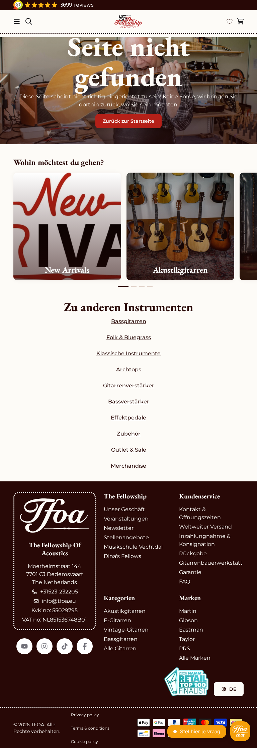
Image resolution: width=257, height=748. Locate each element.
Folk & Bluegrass (128, 337)
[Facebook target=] (85, 646)
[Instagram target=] (44, 646)
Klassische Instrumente (128, 353)
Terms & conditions (90, 728)
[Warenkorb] (240, 21)
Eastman (191, 630)
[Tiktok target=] (65, 646)
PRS (184, 648)
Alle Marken (194, 658)
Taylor (187, 639)
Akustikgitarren (125, 611)
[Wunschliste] (229, 21)
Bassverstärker (128, 401)
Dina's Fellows (122, 556)
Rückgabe (193, 553)
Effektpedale (128, 417)
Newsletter (119, 528)
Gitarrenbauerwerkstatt (211, 563)
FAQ (184, 581)
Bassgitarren (128, 321)
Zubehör (129, 434)
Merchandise (128, 466)
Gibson (188, 620)
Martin (187, 611)
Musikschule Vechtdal (133, 547)
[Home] (128, 21)
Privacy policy (85, 714)
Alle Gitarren (120, 648)
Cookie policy (84, 741)
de (232, 689)
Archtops (128, 369)
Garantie (190, 572)
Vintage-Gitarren (126, 630)
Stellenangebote (126, 537)
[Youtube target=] (24, 646)
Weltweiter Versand (205, 527)
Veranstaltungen (126, 519)
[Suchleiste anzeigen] (28, 21)
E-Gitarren (117, 620)
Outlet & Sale (128, 450)
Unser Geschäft (124, 509)
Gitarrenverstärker (128, 385)
